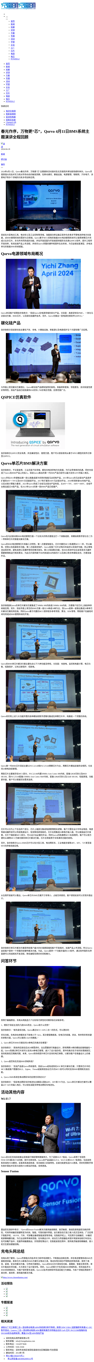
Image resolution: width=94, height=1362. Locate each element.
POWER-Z (10, 124)
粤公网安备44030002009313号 (20, 1359)
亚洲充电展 (11, 117)
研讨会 (4, 159)
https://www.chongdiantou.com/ (15, 1277)
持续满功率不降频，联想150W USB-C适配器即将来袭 (62, 1327)
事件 (3, 164)
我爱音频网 (11, 114)
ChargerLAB (11, 122)
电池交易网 (11, 111)
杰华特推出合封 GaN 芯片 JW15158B (63, 1330)
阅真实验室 (11, 120)
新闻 (3, 154)
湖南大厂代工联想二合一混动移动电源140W (20, 1327)
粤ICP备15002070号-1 (15, 1356)
